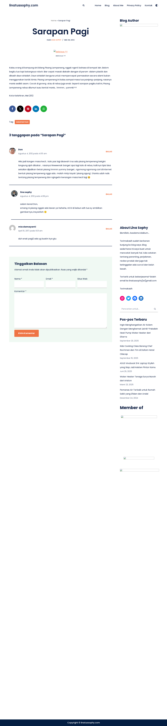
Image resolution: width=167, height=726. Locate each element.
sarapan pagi (22, 122)
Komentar (20, 291)
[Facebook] (12, 109)
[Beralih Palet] (157, 5)
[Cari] (84, 5)
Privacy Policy (134, 5)
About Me (118, 5)
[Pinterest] (28, 109)
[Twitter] (20, 109)
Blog (107, 5)
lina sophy (26, 192)
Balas (109, 151)
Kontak (148, 5)
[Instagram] (122, 298)
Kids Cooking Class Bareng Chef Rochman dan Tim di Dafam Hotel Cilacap (137, 350)
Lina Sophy (56, 40)
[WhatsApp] (43, 109)
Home (98, 5)
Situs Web (82, 278)
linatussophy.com (90, 722)
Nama (18, 278)
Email (49, 278)
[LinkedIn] (36, 109)
